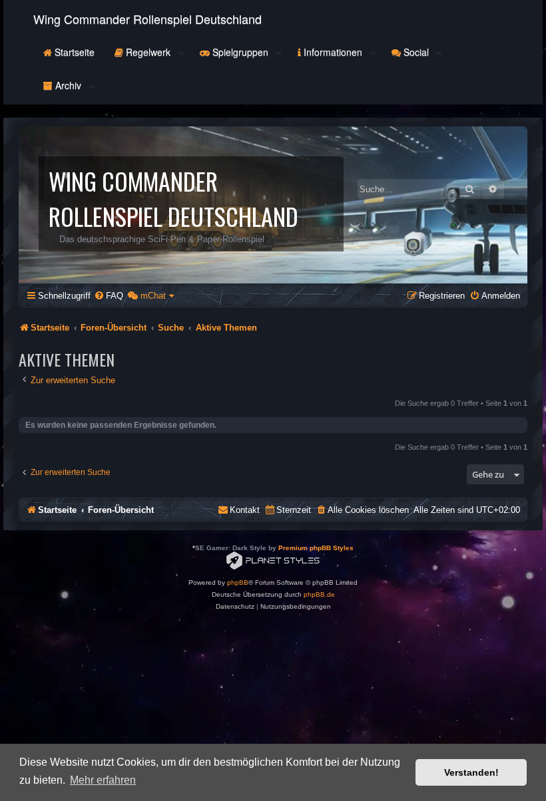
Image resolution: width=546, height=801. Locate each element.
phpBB (237, 582)
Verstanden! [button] (471, 772)
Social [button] (416, 52)
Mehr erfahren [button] (103, 780)
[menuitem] (108, 295)
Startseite (73, 52)
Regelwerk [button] (148, 52)
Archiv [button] (68, 85)
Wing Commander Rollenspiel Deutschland (147, 18)
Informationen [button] (333, 52)
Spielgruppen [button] (240, 52)
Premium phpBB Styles (316, 548)
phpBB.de (319, 594)
